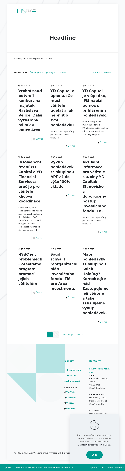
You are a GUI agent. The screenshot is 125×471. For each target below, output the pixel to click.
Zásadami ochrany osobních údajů (94, 444)
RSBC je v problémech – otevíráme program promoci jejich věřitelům (30, 269)
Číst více (39, 138)
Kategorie (36, 72)
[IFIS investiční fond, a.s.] (25, 11)
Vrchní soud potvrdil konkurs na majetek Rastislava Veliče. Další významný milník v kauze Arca (30, 110)
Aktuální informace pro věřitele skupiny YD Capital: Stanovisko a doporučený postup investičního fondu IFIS (94, 186)
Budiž (94, 454)
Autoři (63, 72)
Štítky (50, 72)
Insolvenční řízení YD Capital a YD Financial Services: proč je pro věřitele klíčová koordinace (30, 181)
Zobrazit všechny (103, 72)
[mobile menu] (109, 10)
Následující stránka (72, 334)
